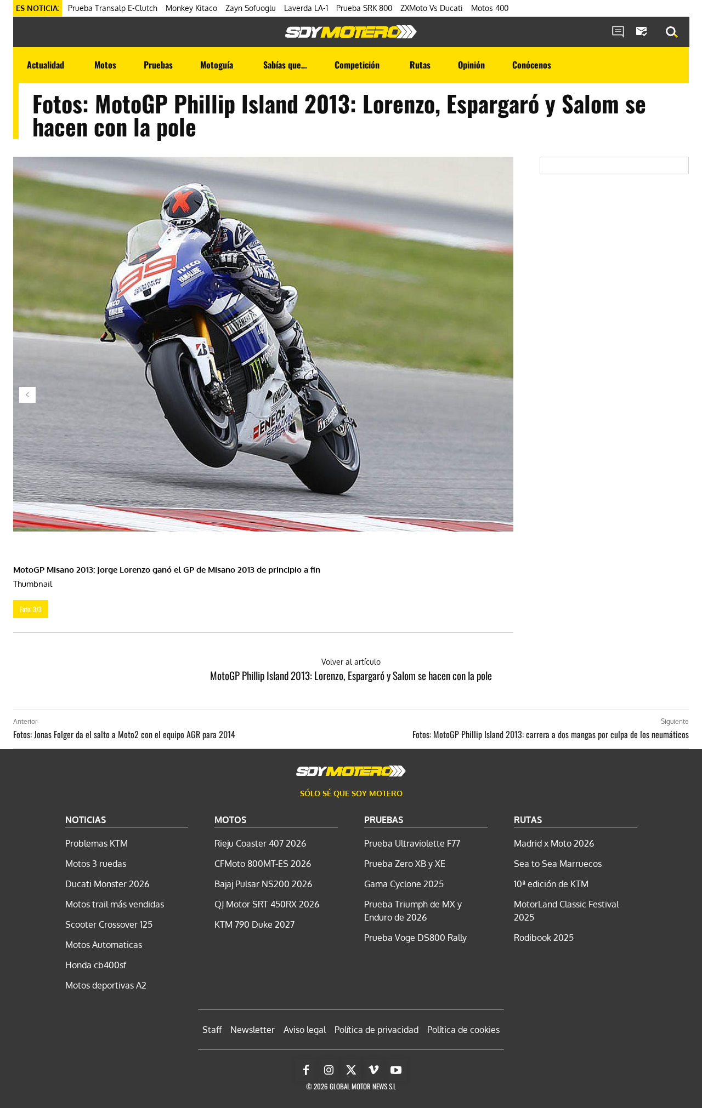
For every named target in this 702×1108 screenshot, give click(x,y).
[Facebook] (306, 1070)
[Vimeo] (373, 1070)
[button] (671, 32)
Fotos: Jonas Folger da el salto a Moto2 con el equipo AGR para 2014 (124, 734)
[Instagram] (328, 1070)
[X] (351, 1070)
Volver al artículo (351, 661)
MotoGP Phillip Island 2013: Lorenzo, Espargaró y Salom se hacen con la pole (351, 675)
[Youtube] (396, 1070)
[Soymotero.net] (351, 31)
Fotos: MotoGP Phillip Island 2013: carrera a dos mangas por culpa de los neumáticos (550, 734)
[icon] (618, 32)
